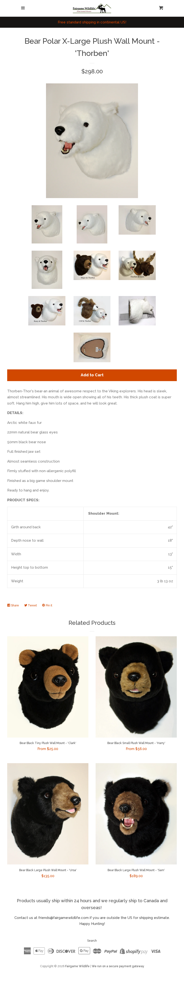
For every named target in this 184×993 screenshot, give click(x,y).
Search (92, 940)
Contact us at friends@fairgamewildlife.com (51, 918)
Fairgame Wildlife (77, 966)
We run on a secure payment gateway (118, 966)
